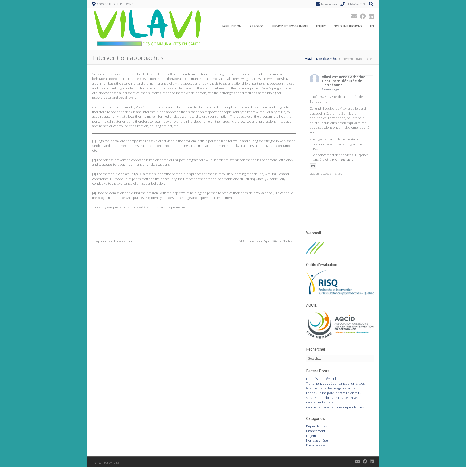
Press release (316, 445)
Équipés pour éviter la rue (324, 379)
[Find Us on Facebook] (361, 16)
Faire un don (231, 26)
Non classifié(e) (138, 207)
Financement (315, 431)
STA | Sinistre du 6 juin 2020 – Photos (267, 241)
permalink (178, 207)
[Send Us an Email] (352, 16)
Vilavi (326, 76)
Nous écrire (329, 4)
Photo (321, 166)
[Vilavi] (148, 47)
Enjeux (321, 26)
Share (338, 173)
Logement (313, 436)
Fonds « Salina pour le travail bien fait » (333, 393)
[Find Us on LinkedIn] (370, 16)
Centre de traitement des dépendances (335, 407)
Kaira (115, 462)
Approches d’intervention (112, 241)
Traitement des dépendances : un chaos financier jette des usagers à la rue (335, 385)
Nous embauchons (348, 26)
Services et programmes (290, 26)
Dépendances (316, 426)
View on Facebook (320, 173)
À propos (256, 26)
